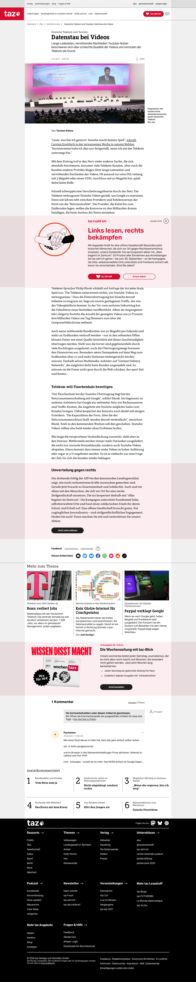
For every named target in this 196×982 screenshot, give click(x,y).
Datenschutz (119, 963)
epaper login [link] (161, 3)
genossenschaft (145, 844)
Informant (105, 963)
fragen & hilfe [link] (64, 3)
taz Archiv (142, 905)
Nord (29, 867)
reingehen (32, 913)
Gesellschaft (33, 849)
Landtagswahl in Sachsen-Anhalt (78, 847)
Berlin (30, 863)
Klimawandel (70, 863)
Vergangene (106, 904)
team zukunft (70, 890)
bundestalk (33, 890)
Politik (30, 840)
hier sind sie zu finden (84, 719)
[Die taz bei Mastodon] (153, 824)
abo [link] (135, 3)
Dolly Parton (70, 853)
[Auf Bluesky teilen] (91, 556)
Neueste (132, 702)
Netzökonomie (53, 24)
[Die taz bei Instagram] (166, 824)
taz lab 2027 (106, 909)
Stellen (104, 853)
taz (35, 823)
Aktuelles (105, 840)
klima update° (34, 900)
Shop (30, 942)
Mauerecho (33, 904)
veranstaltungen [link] (42, 3)
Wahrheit (32, 872)
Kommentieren (71, 548)
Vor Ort (104, 895)
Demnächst (106, 890)
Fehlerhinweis (87, 548)
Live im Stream (108, 900)
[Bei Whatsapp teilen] (104, 556)
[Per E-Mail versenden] (78, 556)
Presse (103, 858)
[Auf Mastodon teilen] (85, 556)
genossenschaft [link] (146, 3)
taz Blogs (142, 891)
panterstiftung (144, 858)
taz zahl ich (143, 849)
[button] (167, 13)
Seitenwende (152, 963)
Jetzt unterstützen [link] (67, 530)
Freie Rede (32, 909)
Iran (66, 858)
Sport (30, 858)
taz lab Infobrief (72, 904)
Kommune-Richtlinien (143, 958)
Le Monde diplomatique (149, 900)
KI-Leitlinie (161, 958)
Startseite (31, 24)
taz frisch (68, 895)
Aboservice (70, 936)
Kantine (31, 937)
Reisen (30, 933)
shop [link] (54, 3)
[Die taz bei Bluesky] (160, 824)
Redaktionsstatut (121, 958)
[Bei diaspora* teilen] (111, 556)
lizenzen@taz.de (48, 963)
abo (139, 840)
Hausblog (105, 844)
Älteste (141, 702)
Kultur (30, 853)
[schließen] (166, 221)
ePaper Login (71, 941)
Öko (41, 24)
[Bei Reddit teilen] (118, 556)
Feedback (69, 932)
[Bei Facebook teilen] (98, 556)
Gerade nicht (156, 221)
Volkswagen (70, 840)
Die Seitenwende (109, 849)
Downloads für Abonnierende (79, 946)
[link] (33, 14)
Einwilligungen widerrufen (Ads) (117, 968)
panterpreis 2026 (146, 863)
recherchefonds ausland (150, 853)
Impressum (133, 963)
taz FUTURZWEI (145, 896)
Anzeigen (32, 946)
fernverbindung (35, 895)
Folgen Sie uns (142, 823)
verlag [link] (30, 3)
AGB (142, 963)
